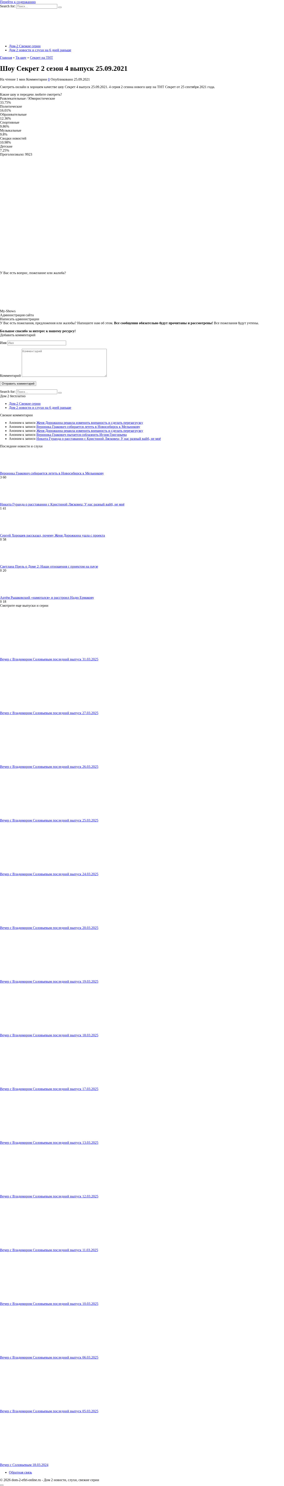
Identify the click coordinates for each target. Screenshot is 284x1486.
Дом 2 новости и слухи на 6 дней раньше (40, 50)
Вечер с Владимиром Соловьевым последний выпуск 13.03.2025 (49, 1142)
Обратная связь (20, 1472)
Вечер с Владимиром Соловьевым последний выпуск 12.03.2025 (49, 1196)
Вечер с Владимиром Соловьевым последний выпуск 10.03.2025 (49, 1304)
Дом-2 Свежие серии (25, 46)
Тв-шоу (21, 57)
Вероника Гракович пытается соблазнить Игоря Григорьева (81, 435)
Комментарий (10, 375)
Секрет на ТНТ (41, 57)
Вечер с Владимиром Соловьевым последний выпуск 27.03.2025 (49, 713)
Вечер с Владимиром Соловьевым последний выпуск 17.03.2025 (49, 1089)
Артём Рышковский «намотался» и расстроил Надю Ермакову (47, 597)
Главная (6, 57)
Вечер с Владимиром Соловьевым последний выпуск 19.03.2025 (49, 981)
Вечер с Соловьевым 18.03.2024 (24, 1465)
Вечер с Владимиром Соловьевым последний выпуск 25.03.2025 (49, 820)
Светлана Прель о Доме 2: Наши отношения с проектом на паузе (49, 566)
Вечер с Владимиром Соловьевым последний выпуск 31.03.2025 (49, 659)
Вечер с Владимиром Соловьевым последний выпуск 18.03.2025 (49, 1035)
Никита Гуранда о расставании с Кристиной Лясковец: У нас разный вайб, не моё (98, 439)
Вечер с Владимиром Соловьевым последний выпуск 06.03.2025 (49, 1357)
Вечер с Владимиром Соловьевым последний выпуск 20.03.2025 (49, 928)
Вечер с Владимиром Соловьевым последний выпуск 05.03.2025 (49, 1411)
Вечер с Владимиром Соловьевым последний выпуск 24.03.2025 (49, 874)
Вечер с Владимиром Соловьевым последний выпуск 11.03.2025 (49, 1250)
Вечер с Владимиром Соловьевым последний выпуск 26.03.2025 (49, 767)
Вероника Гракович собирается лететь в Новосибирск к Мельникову (88, 427)
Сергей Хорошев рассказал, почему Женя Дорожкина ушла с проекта (52, 535)
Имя (3, 343)
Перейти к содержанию (18, 2)
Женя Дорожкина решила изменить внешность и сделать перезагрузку (89, 423)
